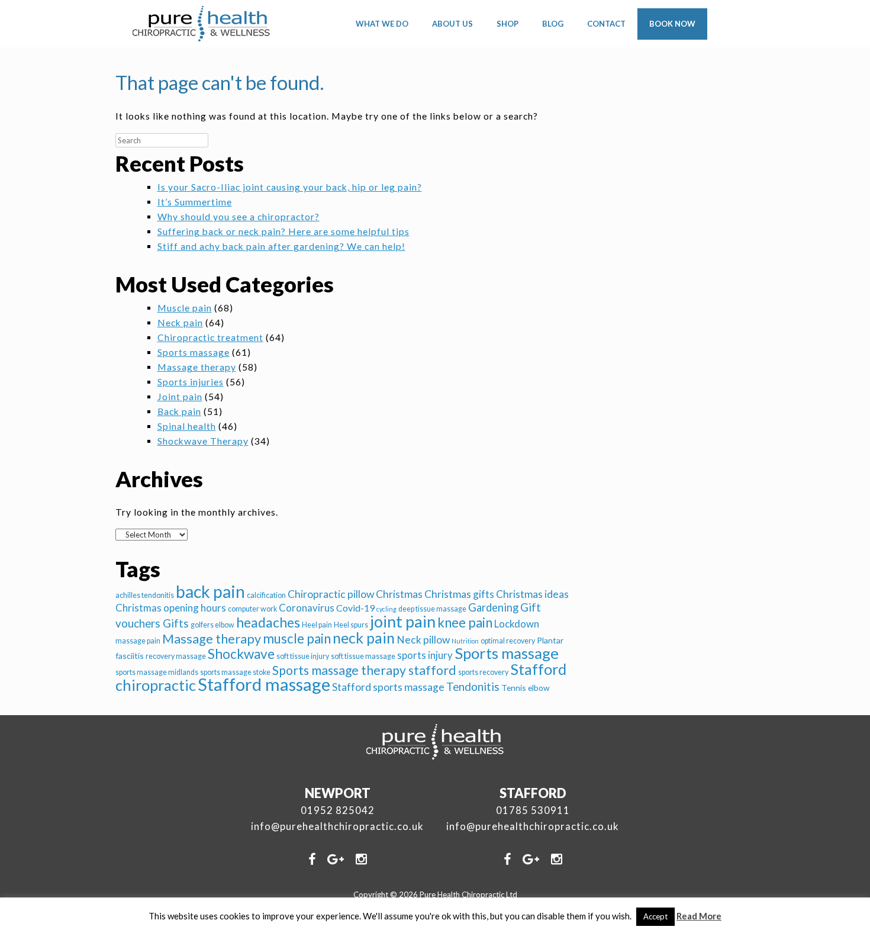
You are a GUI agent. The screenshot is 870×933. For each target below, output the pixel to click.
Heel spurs (351, 624)
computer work (252, 608)
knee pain (464, 622)
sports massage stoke (235, 672)
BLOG (552, 23)
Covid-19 (355, 607)
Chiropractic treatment (210, 337)
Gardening (493, 607)
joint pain (403, 621)
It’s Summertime (194, 202)
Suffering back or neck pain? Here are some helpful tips (283, 231)
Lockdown (516, 623)
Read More (698, 916)
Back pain (179, 411)
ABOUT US (452, 23)
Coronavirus (306, 607)
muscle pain (297, 638)
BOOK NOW (672, 23)
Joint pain (179, 396)
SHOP (507, 23)
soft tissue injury (302, 656)
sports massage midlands (156, 672)
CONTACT (606, 23)
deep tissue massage (432, 608)
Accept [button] (655, 916)
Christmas (399, 594)
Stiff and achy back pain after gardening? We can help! (281, 246)
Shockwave (241, 654)
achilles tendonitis (144, 595)
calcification (266, 595)
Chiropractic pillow (331, 594)
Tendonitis (473, 686)
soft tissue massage (363, 656)
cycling (386, 609)
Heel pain (317, 624)
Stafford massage (264, 684)
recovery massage (176, 656)
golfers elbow (212, 624)
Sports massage (193, 352)
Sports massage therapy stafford (364, 670)
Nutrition (465, 641)
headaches (268, 622)
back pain (210, 591)
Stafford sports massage (388, 687)
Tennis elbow (525, 688)
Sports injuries (190, 382)
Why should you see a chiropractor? (238, 216)
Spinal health (186, 426)
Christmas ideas (532, 594)
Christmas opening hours (170, 607)
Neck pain (180, 322)
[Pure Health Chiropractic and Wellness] (201, 23)
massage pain (137, 640)
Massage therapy (196, 367)
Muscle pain (184, 308)
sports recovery (483, 672)
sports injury (425, 655)
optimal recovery (508, 640)
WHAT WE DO (382, 23)
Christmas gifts (459, 594)
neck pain (364, 637)
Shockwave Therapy (203, 441)
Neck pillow (423, 639)
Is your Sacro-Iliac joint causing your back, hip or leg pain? (289, 187)
